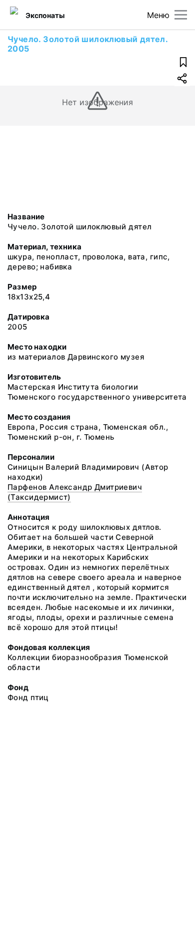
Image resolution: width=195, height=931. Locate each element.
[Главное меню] (181, 15)
